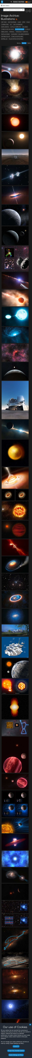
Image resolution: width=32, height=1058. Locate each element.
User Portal (21, 1)
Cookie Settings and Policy (16, 1055)
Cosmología (5, 24)
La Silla (27, 29)
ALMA (19, 22)
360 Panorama (12, 22)
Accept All (16, 1046)
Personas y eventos (22, 31)
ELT (11, 24)
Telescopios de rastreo (16, 39)
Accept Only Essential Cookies (16, 1050)
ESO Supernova (18, 24)
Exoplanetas (5, 27)
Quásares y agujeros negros (20, 34)
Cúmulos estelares (17, 36)
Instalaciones (5, 34)
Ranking (24, 43)
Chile (28, 22)
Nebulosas (4, 31)
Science (15, 1)
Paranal (11, 31)
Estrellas (4, 39)
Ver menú (5, 5)
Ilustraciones (19, 29)
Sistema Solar (5, 36)
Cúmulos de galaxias (7, 29)
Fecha (29, 43)
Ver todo (3, 22)
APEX (23, 22)
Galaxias (25, 27)
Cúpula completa (15, 27)
